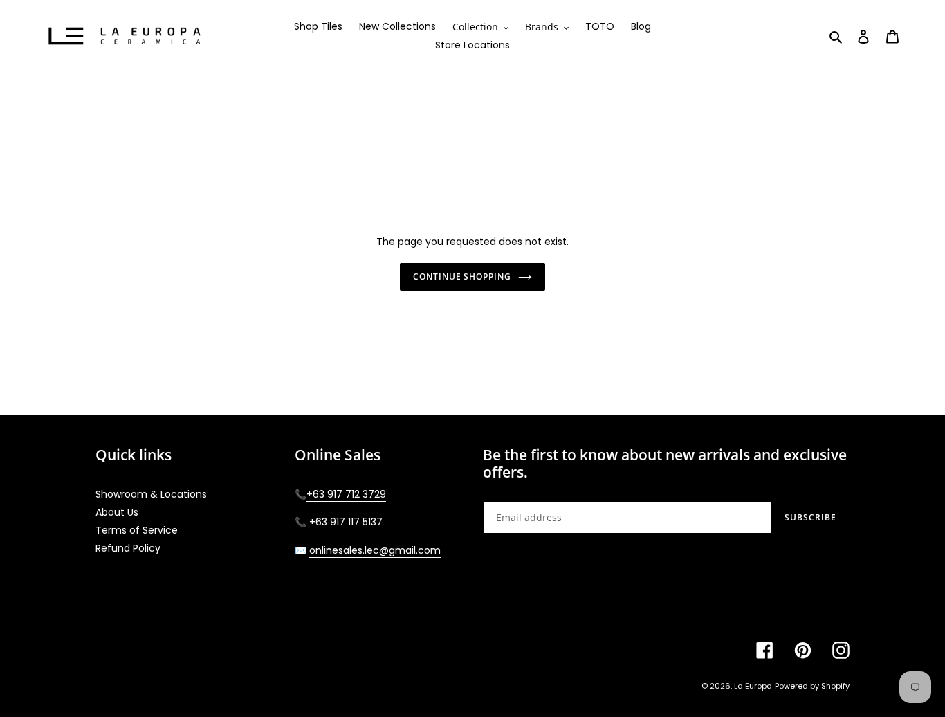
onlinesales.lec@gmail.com (375, 550)
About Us (116, 512)
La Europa (753, 685)
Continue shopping (462, 276)
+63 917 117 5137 (346, 522)
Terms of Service (136, 530)
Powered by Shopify (812, 685)
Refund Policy (127, 548)
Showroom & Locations (151, 494)
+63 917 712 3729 (346, 494)
